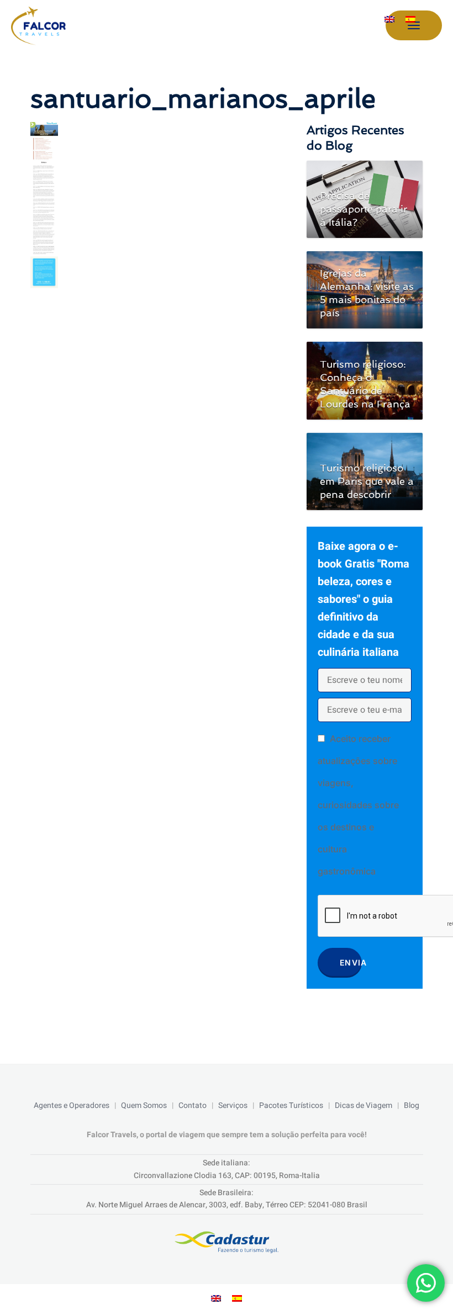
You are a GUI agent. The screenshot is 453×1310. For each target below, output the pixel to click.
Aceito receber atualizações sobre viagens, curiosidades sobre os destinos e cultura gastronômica (358, 805)
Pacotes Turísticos (291, 1105)
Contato (192, 1105)
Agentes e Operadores (71, 1105)
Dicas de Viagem (363, 1105)
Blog (411, 1105)
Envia (351, 962)
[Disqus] (157, 443)
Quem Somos (144, 1105)
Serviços (232, 1105)
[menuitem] (389, 19)
